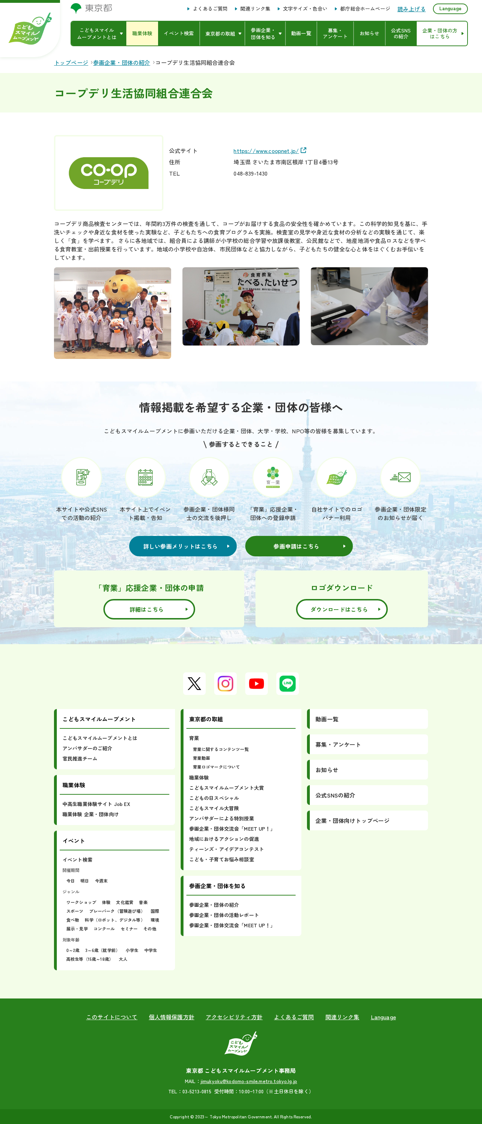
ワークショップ (81, 902)
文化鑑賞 (124, 902)
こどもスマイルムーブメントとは (99, 737)
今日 (70, 881)
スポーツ (75, 911)
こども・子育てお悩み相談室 (221, 859)
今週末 (101, 881)
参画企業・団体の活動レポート (224, 914)
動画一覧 (326, 719)
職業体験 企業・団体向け (90, 814)
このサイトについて (111, 1017)
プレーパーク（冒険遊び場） (117, 911)
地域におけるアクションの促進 (224, 838)
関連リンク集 (255, 9)
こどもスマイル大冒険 (214, 808)
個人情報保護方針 (171, 1017)
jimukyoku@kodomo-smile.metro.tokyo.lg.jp (249, 1081)
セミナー (129, 928)
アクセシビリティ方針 (234, 1017)
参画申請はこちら (296, 546)
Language (450, 8)
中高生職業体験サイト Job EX (96, 803)
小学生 (132, 950)
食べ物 (72, 920)
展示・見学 (77, 928)
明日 (84, 881)
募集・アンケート (338, 744)
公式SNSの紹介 (335, 795)
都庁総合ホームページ (365, 9)
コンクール (104, 928)
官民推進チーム (79, 758)
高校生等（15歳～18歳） (89, 959)
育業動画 (201, 758)
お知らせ (326, 769)
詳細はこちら (146, 609)
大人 (123, 959)
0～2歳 (73, 950)
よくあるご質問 (210, 9)
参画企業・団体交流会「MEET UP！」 (232, 828)
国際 (155, 911)
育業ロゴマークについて (216, 767)
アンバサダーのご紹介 (87, 748)
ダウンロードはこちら (339, 609)
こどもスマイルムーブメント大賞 (226, 787)
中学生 (150, 950)
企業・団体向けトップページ (352, 820)
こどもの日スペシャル (214, 797)
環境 (155, 920)
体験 (106, 902)
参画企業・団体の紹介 (214, 904)
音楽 (143, 902)
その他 (149, 928)
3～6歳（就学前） (102, 950)
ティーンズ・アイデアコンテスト (226, 849)
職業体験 (199, 777)
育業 (194, 737)
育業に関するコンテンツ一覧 (221, 749)
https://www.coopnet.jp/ (266, 150)
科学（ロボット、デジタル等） (115, 920)
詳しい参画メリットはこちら (180, 546)
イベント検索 (77, 859)
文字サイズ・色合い (305, 9)
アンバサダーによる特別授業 (221, 818)
